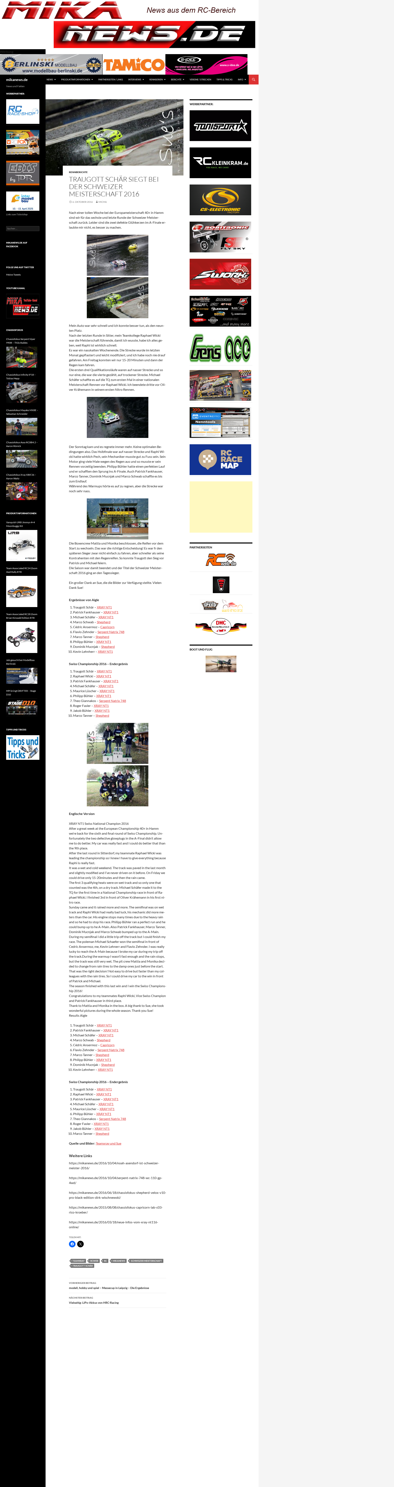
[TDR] (22, 172)
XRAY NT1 (104, 607)
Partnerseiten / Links (110, 79)
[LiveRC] (221, 584)
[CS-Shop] (220, 199)
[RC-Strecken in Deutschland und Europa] (232, 605)
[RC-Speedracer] (211, 605)
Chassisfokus (14, 330)
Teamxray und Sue (108, 1143)
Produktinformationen (75, 79)
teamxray (78, 1260)
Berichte (176, 79)
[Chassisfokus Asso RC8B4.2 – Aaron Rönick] (21, 459)
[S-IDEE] (206, 64)
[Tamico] (134, 64)
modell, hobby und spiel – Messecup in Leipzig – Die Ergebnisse (109, 1285)
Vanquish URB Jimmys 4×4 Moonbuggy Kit (20, 524)
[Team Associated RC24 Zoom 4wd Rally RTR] (21, 591)
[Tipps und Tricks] (22, 747)
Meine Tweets (13, 274)
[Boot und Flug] (221, 663)
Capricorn (107, 627)
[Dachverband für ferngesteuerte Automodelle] (221, 626)
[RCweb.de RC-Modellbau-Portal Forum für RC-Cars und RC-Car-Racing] (221, 561)
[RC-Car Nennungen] (220, 422)
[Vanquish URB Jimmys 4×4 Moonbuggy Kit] (21, 545)
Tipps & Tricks (224, 79)
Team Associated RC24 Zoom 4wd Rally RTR (21, 570)
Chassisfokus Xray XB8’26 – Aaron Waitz (21, 476)
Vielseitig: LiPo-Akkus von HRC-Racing (94, 1300)
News (50, 79)
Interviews (134, 79)
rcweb (94, 1260)
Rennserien (156, 79)
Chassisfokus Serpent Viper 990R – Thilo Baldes (20, 340)
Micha (102, 201)
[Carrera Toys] (220, 385)
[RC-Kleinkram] (220, 162)
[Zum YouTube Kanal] (22, 305)
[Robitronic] (220, 236)
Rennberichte (78, 172)
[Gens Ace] (220, 348)
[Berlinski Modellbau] (51, 64)
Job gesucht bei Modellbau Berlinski (20, 662)
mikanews (119, 1260)
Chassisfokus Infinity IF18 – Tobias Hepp (21, 376)
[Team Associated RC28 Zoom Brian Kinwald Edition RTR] (21, 637)
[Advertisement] (221, 507)
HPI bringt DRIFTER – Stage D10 (21, 692)
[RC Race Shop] (22, 111)
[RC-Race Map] (220, 459)
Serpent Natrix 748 (110, 632)
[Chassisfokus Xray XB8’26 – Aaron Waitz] (21, 491)
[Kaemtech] (220, 311)
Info (240, 79)
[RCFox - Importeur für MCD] (22, 142)
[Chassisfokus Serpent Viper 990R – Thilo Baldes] (21, 357)
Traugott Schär (82, 1265)
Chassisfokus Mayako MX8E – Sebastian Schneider (22, 412)
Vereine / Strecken (200, 79)
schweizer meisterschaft (146, 1260)
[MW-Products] (220, 274)
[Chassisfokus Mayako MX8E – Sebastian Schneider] (21, 426)
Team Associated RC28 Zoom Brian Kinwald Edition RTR (21, 616)
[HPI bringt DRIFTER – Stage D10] (21, 707)
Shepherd (103, 622)
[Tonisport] (220, 125)
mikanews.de (17, 79)
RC (105, 1260)
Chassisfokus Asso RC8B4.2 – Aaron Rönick (22, 444)
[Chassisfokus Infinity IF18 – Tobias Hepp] (21, 392)
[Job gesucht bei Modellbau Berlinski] (21, 676)
